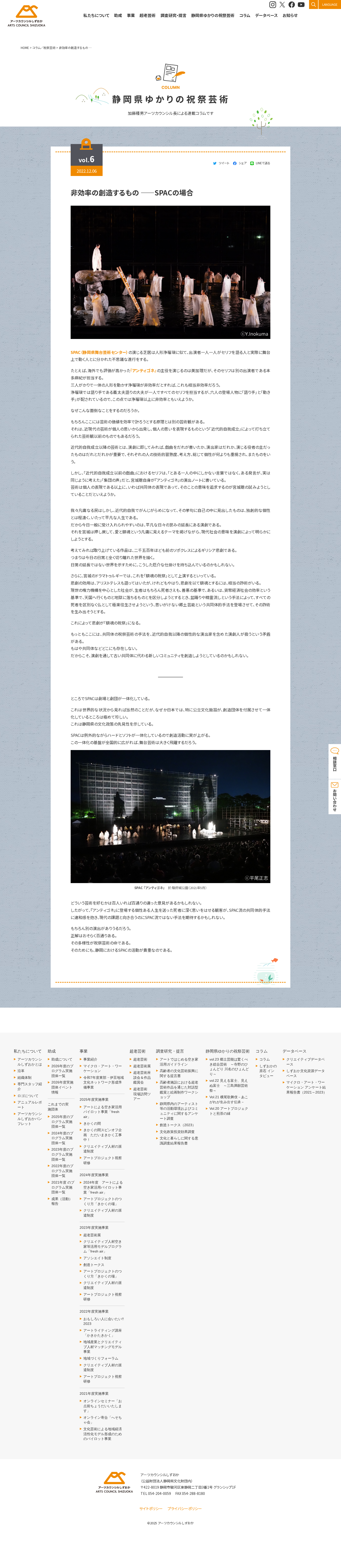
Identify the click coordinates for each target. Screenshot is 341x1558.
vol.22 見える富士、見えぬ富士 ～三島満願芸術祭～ (228, 1085)
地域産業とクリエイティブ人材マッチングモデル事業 (102, 1347)
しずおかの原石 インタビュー (268, 1071)
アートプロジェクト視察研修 (102, 1160)
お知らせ (290, 15)
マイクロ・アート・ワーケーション (102, 1068)
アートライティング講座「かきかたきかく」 (102, 1332)
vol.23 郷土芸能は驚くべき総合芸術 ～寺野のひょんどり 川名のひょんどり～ (229, 1066)
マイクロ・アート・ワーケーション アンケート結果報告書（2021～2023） (306, 1087)
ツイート (224, 163)
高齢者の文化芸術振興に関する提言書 (179, 1073)
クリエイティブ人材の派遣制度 (102, 1148)
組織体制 (24, 1078)
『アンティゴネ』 (143, 370)
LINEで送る (263, 163)
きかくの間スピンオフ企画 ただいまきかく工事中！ (102, 1135)
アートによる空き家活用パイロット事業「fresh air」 (102, 1112)
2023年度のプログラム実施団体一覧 (62, 1154)
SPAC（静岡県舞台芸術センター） (99, 352)
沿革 (20, 1071)
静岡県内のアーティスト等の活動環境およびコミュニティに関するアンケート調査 (179, 1111)
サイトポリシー (151, 1508)
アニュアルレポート (29, 1104)
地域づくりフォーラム (100, 1358)
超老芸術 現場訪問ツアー (142, 1094)
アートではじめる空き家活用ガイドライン (179, 1061)
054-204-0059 (159, 1493)
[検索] (313, 4)
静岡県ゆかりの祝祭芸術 (212, 15)
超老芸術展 (92, 1235)
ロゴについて (27, 1096)
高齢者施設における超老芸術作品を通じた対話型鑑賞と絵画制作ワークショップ (179, 1089)
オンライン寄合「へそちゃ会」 (102, 1419)
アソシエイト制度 (97, 1258)
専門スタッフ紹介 (29, 1086)
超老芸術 (140, 1059)
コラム (264, 1059)
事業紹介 (90, 1059)
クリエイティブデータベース (305, 1061)
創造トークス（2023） (178, 1125)
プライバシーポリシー (185, 1508)
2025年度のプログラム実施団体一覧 (62, 1121)
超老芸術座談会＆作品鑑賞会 (142, 1077)
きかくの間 (92, 1123)
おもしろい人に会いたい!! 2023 (103, 1321)
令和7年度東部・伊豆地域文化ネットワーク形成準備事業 (103, 1082)
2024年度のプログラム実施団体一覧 (62, 1138)
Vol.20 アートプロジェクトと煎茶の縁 (228, 1110)
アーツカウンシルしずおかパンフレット (29, 1118)
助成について (61, 1059)
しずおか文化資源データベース (305, 1073)
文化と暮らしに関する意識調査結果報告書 (179, 1140)
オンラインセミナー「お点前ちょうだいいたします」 (102, 1406)
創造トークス (93, 1265)
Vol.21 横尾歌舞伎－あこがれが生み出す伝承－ (228, 1099)
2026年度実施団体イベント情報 (62, 1087)
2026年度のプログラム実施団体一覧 (62, 1071)
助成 (118, 15)
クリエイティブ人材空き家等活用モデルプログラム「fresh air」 (102, 1246)
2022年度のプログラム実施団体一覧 (62, 1171)
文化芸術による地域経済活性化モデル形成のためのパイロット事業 (102, 1434)
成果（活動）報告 (61, 1201)
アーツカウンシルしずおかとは (29, 1061)
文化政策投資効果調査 (177, 1132)
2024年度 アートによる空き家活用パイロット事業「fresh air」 (103, 1187)
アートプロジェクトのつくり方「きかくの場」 (102, 1201)
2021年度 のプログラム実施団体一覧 (62, 1187)
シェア (243, 163)
